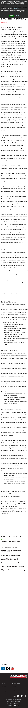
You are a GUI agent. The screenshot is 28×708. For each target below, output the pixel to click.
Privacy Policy (16, 8)
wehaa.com (16, 705)
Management (16, 537)
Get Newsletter (15, 688)
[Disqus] (14, 596)
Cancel (13, 693)
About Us (4, 688)
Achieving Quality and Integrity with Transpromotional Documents (11, 558)
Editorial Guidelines (6, 690)
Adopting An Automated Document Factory (13, 566)
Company (3, 683)
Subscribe (14, 686)
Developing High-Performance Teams (11, 563)
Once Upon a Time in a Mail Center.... (11, 541)
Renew (13, 691)
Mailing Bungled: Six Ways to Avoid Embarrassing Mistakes (11, 551)
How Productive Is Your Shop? (9, 547)
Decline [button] (17, 15)
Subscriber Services (16, 683)
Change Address (15, 690)
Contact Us (4, 693)
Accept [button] (11, 15)
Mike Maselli (5, 22)
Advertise (4, 686)
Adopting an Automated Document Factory (13, 570)
